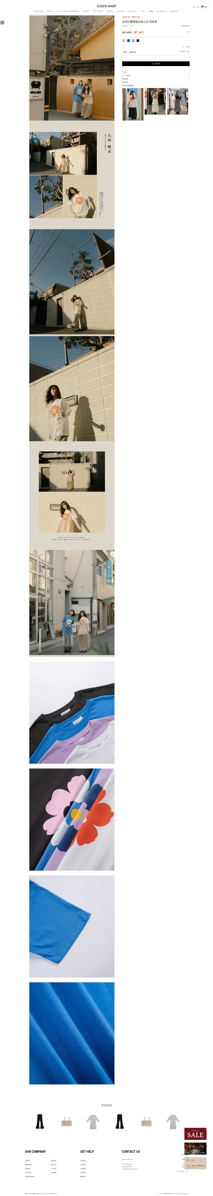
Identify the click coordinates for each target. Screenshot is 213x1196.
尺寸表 (124, 72)
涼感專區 (86, 11)
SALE (151, 11)
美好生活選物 (98, 11)
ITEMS (142, 11)
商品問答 (125, 82)
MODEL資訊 (126, 75)
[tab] (123, 40)
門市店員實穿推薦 (128, 86)
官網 (125, 52)
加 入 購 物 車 (156, 64)
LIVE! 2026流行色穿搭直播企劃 (67, 11)
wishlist (188, 32)
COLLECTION (132, 11)
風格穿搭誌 (174, 11)
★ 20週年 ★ (161, 11)
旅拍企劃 (120, 11)
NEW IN (49, 11)
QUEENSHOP (167, 1193)
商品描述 (125, 79)
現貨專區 (110, 11)
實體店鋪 (132, 52)
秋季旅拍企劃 (38, 11)
